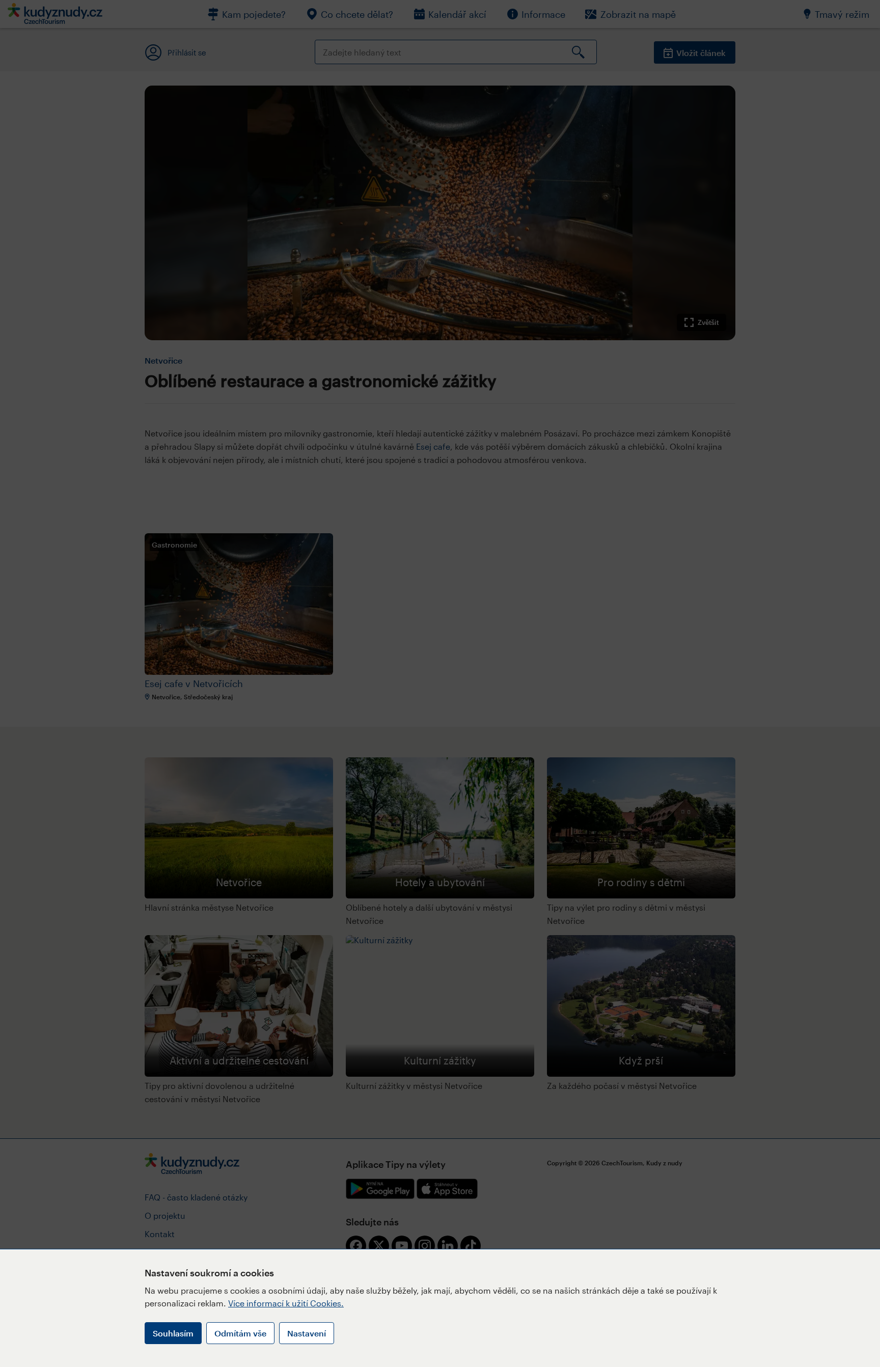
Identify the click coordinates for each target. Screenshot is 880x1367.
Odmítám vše (240, 1333)
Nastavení (306, 1333)
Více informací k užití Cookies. (286, 1303)
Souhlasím (173, 1333)
